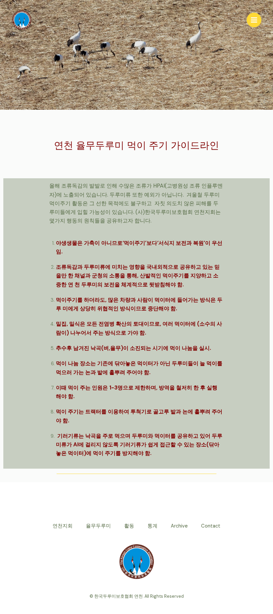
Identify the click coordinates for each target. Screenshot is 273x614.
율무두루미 (98, 526)
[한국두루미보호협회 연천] (22, 20)
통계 (152, 526)
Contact (210, 526)
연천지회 (63, 526)
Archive (179, 526)
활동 (129, 526)
